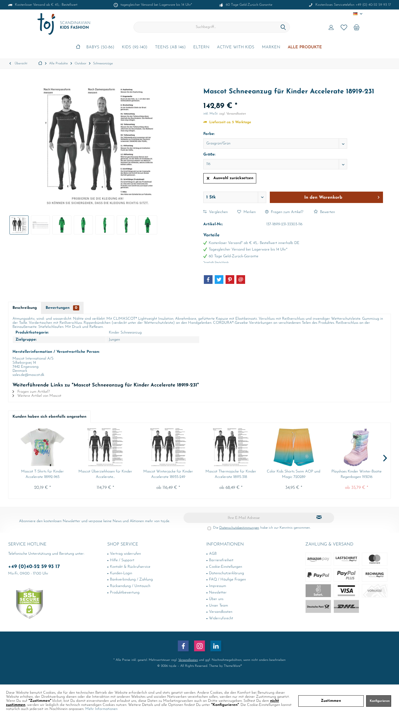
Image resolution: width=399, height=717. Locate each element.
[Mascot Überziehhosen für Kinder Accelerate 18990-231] (105, 447)
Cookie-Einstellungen (225, 567)
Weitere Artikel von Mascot (38, 396)
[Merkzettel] (344, 27)
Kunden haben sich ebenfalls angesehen (49, 417)
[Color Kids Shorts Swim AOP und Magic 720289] (293, 447)
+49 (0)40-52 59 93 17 (34, 566)
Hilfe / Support (122, 560)
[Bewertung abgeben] (293, 99)
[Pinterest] (230, 279)
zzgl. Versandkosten (232, 113)
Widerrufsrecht (221, 618)
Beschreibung (24, 308)
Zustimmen (331, 701)
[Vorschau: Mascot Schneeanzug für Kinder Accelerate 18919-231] (19, 224)
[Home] (78, 47)
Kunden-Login (121, 573)
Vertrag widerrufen (125, 554)
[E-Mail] (240, 279)
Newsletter (218, 593)
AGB (213, 554)
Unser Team (218, 606)
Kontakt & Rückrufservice (130, 567)
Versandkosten (220, 612)
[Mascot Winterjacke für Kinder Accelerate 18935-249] (168, 447)
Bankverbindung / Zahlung (131, 580)
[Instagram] (199, 645)
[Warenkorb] (356, 27)
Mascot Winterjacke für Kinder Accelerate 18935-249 (168, 474)
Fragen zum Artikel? (286, 212)
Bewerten (327, 212)
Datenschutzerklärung (226, 573)
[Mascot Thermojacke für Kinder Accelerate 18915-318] (230, 447)
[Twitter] (219, 279)
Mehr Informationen (101, 709)
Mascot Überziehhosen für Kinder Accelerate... (105, 474)
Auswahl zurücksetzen (233, 178)
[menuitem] (356, 27)
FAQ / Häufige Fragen (227, 580)
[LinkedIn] (215, 645)
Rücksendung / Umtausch (130, 586)
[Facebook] (208, 279)
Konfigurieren (380, 701)
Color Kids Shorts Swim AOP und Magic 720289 (293, 474)
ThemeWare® (233, 666)
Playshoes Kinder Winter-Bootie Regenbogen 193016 (356, 474)
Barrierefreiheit (221, 560)
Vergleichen (218, 212)
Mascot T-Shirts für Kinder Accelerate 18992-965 (42, 474)
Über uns (216, 599)
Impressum (217, 586)
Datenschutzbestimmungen (239, 527)
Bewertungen (61, 308)
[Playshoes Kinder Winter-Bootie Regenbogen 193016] (356, 447)
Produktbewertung (125, 593)
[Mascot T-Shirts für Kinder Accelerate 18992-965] (42, 447)
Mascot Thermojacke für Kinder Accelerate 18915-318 (230, 474)
